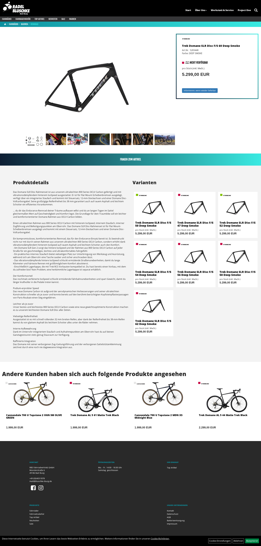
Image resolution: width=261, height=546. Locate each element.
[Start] (5, 24)
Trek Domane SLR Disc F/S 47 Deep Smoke (195, 224)
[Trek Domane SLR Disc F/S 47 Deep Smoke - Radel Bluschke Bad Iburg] (195, 206)
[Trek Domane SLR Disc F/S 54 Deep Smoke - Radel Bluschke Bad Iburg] (153, 255)
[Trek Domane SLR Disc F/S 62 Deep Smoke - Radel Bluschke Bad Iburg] (153, 304)
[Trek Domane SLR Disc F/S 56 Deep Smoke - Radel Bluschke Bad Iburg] (195, 255)
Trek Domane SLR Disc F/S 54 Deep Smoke (153, 273)
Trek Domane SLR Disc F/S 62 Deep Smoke (153, 322)
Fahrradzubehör (22, 19)
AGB (169, 517)
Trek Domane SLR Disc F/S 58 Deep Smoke (238, 273)
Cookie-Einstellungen (220, 540)
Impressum (172, 523)
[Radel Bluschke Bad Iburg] (16, 8)
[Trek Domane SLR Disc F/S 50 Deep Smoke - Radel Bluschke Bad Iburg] (153, 206)
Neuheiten (53, 19)
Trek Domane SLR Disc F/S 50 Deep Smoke (153, 224)
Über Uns (200, 10)
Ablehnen (238, 540)
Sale (63, 19)
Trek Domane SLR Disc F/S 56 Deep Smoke (195, 273)
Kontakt (170, 510)
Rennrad (34, 24)
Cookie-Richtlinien (160, 538)
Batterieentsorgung (176, 520)
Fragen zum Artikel (130, 159)
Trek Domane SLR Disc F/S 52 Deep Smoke (238, 224)
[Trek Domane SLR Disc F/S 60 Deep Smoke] (87, 83)
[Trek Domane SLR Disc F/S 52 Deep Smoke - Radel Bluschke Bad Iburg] (238, 206)
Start (188, 10)
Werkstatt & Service (222, 10)
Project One (244, 10)
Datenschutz (172, 514)
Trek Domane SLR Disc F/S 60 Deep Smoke (211, 46)
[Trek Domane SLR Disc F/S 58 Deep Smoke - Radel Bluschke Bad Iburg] (238, 255)
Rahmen (24, 24)
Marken (72, 19)
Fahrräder (6, 19)
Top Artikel (39, 19)
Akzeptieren (252, 540)
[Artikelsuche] (256, 10)
